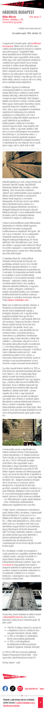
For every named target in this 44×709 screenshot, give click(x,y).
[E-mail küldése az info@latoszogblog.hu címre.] (20, 688)
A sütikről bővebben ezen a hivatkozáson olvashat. (19, 704)
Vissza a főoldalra (11, 676)
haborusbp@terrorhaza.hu (13, 616)
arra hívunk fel (7, 564)
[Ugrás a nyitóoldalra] (12, 4)
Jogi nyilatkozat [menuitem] (31, 688)
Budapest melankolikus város (18, 299)
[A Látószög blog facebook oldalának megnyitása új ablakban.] (5, 688)
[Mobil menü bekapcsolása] (40, 4)
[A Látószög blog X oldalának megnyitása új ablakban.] (13, 688)
